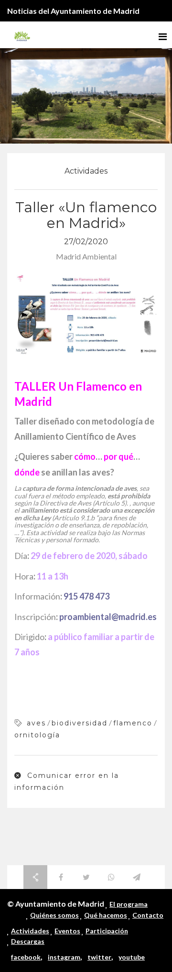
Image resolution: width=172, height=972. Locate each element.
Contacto (147, 915)
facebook (26, 957)
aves (36, 723)
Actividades (86, 171)
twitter (99, 957)
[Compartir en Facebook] (61, 877)
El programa (128, 904)
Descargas (27, 941)
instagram (64, 957)
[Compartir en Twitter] (86, 877)
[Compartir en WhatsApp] (111, 877)
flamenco (132, 723)
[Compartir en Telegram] (137, 877)
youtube (131, 957)
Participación (107, 931)
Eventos (67, 931)
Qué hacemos (105, 915)
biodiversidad (80, 723)
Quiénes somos (54, 915)
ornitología (37, 735)
